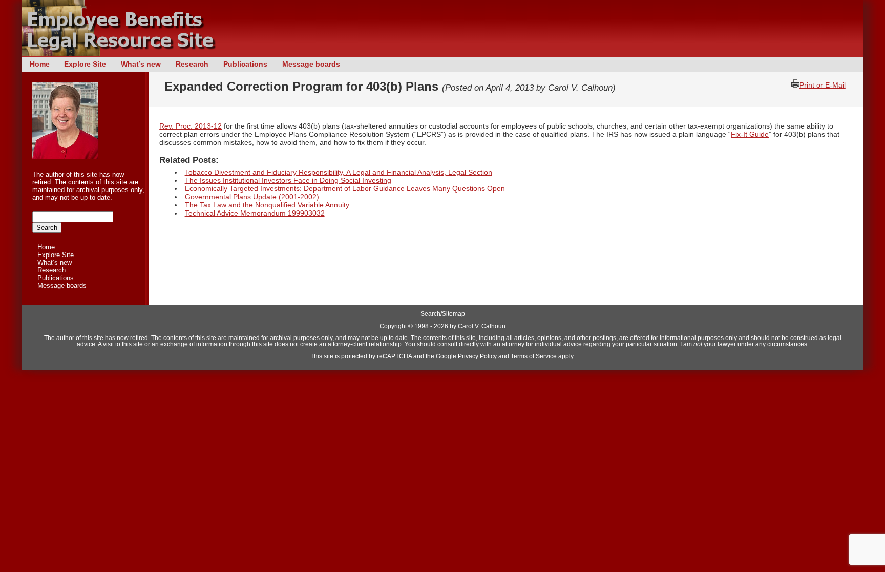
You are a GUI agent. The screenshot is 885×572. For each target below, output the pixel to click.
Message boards (311, 64)
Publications (245, 64)
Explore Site (85, 64)
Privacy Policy (477, 356)
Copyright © (396, 326)
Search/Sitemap (442, 314)
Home (40, 64)
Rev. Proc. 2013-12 (190, 126)
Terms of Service (534, 356)
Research (192, 64)
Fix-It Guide (750, 134)
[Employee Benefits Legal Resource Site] (124, 54)
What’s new (141, 64)
